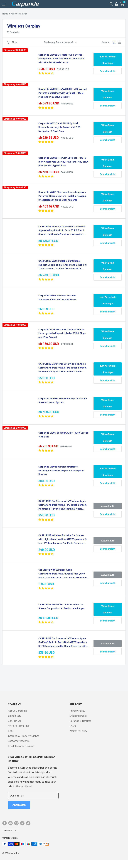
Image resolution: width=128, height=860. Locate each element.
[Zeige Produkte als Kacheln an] (119, 42)
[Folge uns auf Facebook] (4, 823)
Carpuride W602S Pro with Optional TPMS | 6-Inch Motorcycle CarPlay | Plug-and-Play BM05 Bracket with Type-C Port (63, 161)
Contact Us (14, 720)
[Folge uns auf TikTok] (28, 823)
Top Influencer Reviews (21, 746)
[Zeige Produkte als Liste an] (114, 42)
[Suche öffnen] (111, 4)
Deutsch (8, 830)
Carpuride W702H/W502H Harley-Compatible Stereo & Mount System (63, 400)
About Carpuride (17, 710)
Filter (15, 42)
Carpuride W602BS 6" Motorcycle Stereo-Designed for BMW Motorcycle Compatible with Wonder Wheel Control (61, 58)
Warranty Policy (78, 730)
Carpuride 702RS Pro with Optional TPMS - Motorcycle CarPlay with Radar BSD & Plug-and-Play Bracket (62, 333)
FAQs (72, 725)
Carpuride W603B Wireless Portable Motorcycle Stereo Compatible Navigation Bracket (61, 470)
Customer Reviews (19, 740)
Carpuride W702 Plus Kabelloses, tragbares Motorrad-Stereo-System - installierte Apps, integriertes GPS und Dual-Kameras (62, 195)
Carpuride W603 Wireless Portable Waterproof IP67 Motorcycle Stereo (57, 297)
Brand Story (14, 715)
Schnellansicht (107, 71)
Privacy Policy (77, 710)
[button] (122, 4)
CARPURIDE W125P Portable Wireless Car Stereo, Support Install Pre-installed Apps (61, 606)
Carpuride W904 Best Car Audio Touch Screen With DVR (63, 434)
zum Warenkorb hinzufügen (108, 59)
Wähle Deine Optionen (107, 94)
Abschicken (19, 804)
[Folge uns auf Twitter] (22, 823)
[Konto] (116, 4)
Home (5, 13)
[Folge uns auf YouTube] (10, 823)
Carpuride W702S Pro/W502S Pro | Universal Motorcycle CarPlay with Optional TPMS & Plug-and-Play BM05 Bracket (62, 92)
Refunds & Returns (80, 720)
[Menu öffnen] (3, 4)
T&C (10, 730)
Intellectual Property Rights (23, 735)
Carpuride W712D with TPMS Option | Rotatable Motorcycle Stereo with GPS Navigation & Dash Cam (59, 127)
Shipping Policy (78, 715)
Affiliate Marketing (18, 725)
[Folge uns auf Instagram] (16, 823)
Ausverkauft (107, 506)
